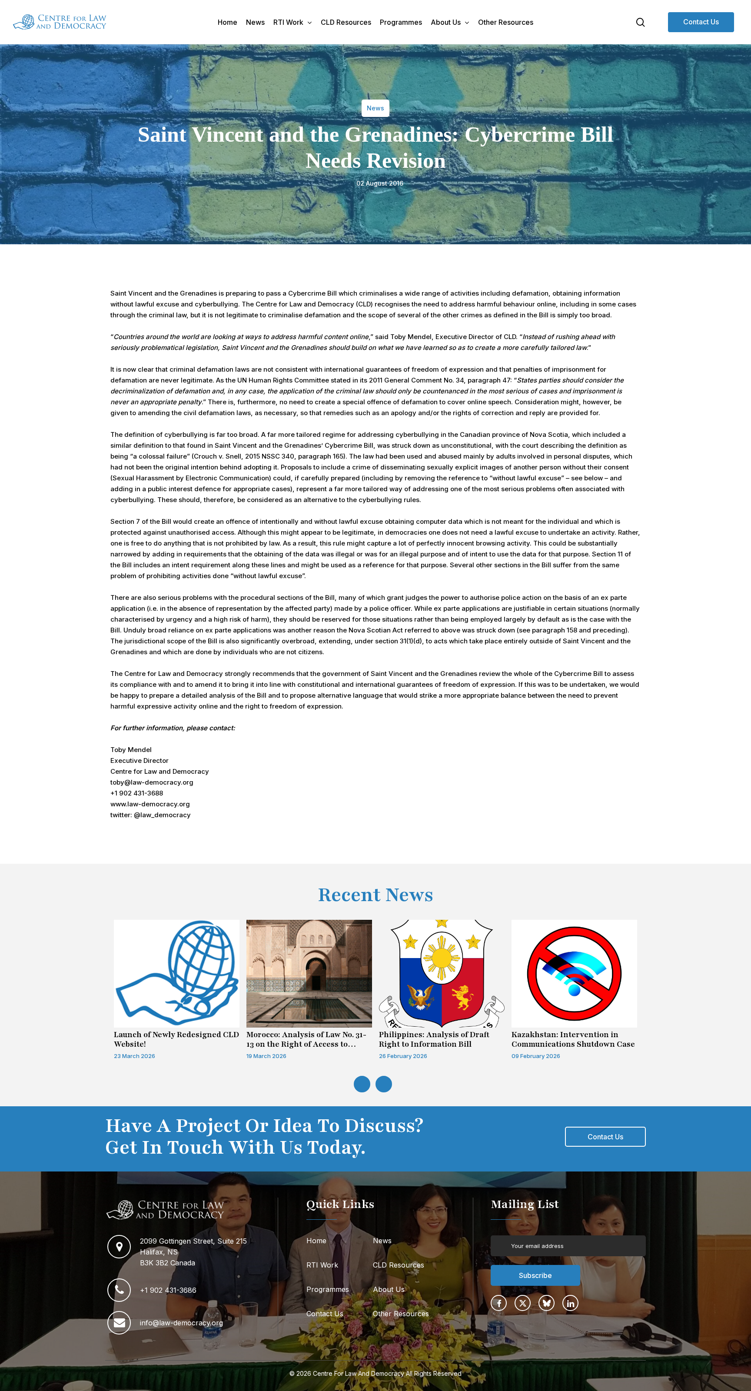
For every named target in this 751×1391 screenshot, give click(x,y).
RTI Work (322, 1265)
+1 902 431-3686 (168, 1290)
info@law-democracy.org (181, 1322)
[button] (605, 1137)
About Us (389, 1289)
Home (316, 1240)
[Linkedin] (570, 1303)
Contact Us (701, 21)
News (382, 1240)
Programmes (327, 1289)
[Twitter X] (523, 1303)
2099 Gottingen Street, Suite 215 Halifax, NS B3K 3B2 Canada (194, 1252)
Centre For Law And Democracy (358, 1373)
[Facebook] (499, 1303)
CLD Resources (398, 1265)
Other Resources (401, 1313)
